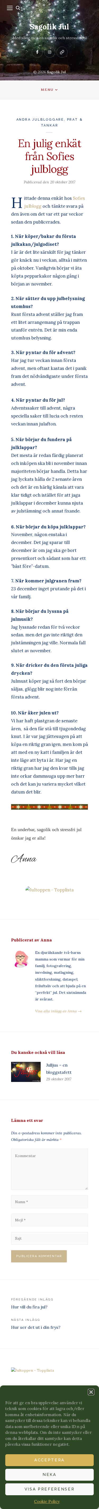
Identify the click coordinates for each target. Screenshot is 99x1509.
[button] (91, 1392)
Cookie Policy (47, 1501)
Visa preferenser (50, 1489)
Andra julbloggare (40, 119)
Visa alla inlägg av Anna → (58, 1011)
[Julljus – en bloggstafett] (26, 1072)
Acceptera (49, 1460)
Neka (49, 1474)
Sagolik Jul (49, 26)
